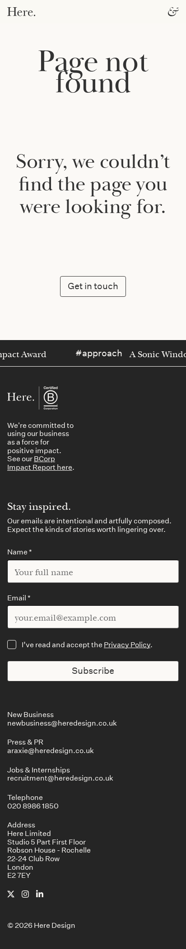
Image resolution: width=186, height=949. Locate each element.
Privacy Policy (127, 644)
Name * (19, 552)
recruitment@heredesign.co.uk (60, 777)
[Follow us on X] (10, 894)
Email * (19, 598)
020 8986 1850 (33, 805)
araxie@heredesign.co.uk (50, 750)
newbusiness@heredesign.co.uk (62, 722)
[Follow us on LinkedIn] (39, 894)
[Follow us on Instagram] (25, 894)
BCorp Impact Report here (39, 463)
